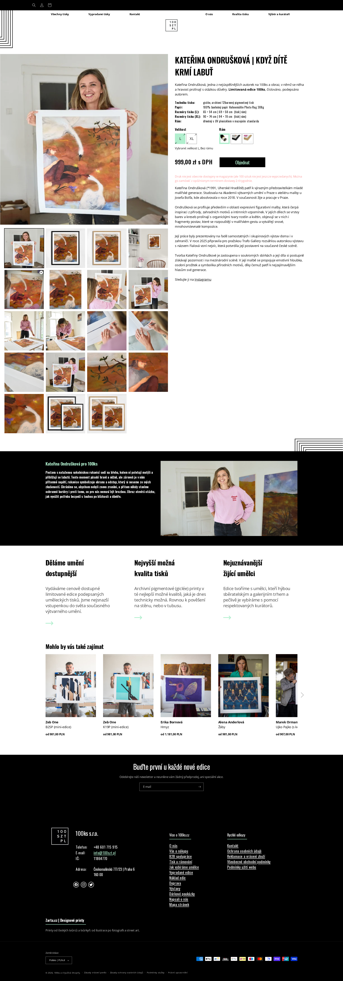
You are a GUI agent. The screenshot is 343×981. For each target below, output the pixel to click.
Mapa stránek (179, 904)
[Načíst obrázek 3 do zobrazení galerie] (107, 248)
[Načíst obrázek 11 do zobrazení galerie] (148, 331)
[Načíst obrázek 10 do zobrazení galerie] (107, 331)
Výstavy (174, 888)
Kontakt (232, 845)
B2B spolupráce (180, 856)
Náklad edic (177, 877)
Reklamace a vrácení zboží (246, 856)
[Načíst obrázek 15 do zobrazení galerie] (148, 372)
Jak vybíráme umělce (184, 867)
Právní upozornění (178, 972)
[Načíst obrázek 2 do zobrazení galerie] (65, 248)
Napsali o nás (178, 899)
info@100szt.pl (105, 852)
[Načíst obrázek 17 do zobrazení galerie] (65, 413)
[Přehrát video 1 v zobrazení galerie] (24, 289)
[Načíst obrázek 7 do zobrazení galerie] (148, 289)
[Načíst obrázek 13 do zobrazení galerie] (65, 372)
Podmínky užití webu (241, 867)
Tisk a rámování (180, 861)
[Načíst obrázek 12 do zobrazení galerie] (24, 372)
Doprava (175, 883)
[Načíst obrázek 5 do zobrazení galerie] (65, 289)
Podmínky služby (156, 972)
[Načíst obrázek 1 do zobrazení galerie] (24, 248)
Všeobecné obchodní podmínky (249, 861)
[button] (34, 5)
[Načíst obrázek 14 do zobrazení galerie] (107, 372)
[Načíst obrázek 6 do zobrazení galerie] (107, 289)
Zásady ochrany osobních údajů (126, 972)
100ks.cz (58, 972)
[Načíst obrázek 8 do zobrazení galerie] (24, 331)
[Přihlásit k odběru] (199, 787)
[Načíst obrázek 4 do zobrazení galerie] (148, 248)
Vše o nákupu (178, 851)
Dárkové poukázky (182, 893)
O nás (173, 845)
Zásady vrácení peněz (95, 972)
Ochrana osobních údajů (244, 851)
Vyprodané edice (181, 872)
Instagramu (203, 279)
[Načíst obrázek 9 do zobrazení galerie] (65, 331)
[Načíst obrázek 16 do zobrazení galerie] (24, 413)
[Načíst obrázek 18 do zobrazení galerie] (107, 413)
